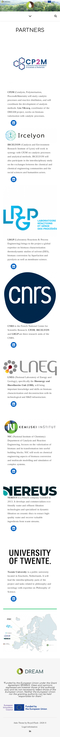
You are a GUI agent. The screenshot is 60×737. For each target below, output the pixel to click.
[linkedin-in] (30, 731)
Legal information (29, 727)
